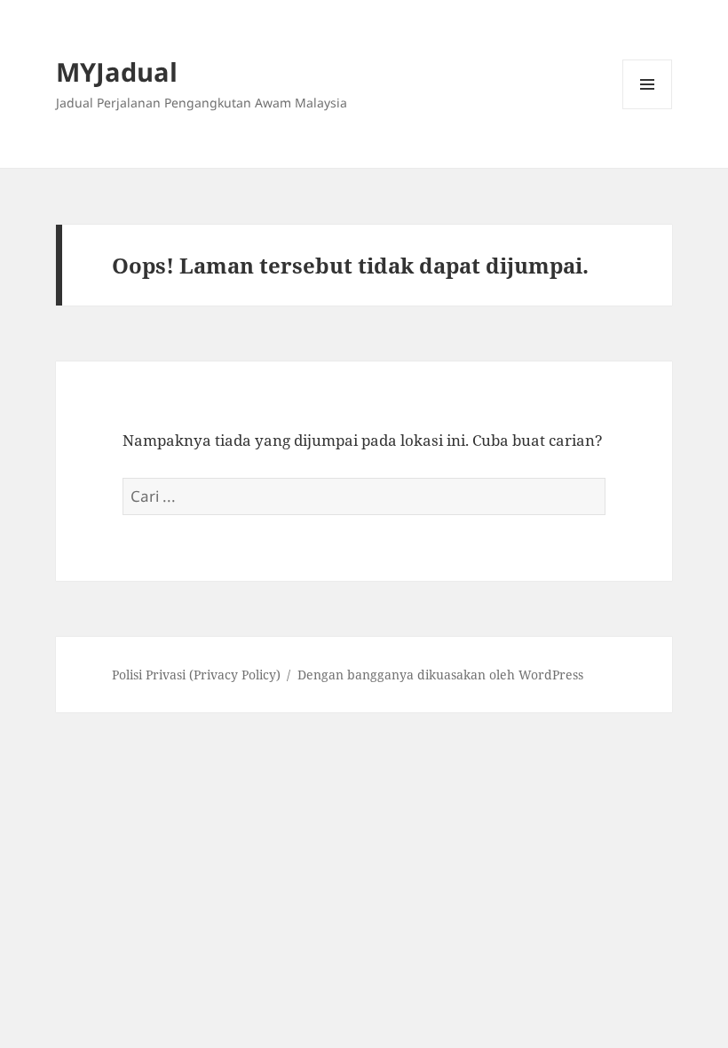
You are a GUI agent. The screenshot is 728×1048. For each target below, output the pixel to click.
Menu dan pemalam (647, 108)
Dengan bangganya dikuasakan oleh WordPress (440, 674)
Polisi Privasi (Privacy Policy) (196, 674)
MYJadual (117, 71)
